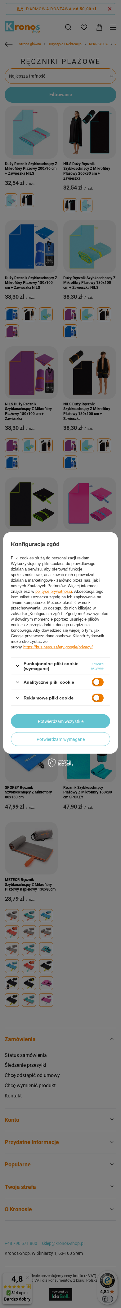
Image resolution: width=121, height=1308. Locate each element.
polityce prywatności (53, 591)
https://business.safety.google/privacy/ (58, 646)
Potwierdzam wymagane (61, 739)
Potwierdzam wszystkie (60, 721)
